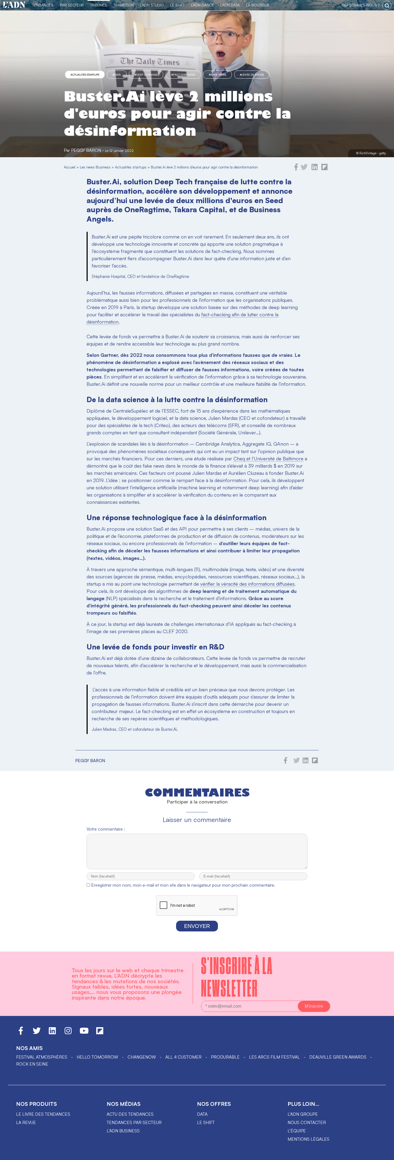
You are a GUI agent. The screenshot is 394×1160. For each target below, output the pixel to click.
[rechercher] (386, 5)
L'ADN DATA (230, 5)
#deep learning (146, 74)
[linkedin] (314, 169)
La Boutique (257, 5)
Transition (123, 5)
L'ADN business (123, 1130)
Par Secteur (72, 5)
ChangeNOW (142, 1057)
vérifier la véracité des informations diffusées (247, 584)
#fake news (217, 74)
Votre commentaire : (106, 829)
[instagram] (68, 1033)
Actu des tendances (130, 1114)
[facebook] (296, 169)
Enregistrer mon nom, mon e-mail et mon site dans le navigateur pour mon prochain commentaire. (183, 885)
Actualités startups (84, 74)
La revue (26, 1122)
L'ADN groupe (303, 1114)
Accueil (69, 167)
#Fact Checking (183, 74)
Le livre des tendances (43, 1114)
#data (117, 74)
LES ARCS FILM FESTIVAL (274, 1057)
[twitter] (304, 169)
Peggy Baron (86, 150)
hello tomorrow (97, 1057)
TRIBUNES (98, 5)
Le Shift (177, 5)
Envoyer (197, 926)
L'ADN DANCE (202, 5)
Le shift (206, 1122)
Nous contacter (307, 1122)
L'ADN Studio (152, 5)
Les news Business (95, 167)
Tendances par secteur (134, 1122)
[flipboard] (324, 169)
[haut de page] (384, 1153)
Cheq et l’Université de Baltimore (268, 458)
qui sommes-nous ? (361, 5)
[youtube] (84, 1033)
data (202, 1114)
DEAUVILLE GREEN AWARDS (337, 1057)
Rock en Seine (32, 1064)
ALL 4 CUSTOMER (183, 1057)
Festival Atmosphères (41, 1057)
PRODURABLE (225, 1057)
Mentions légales (308, 1139)
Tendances (42, 5)
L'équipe (297, 1130)
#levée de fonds (252, 74)
